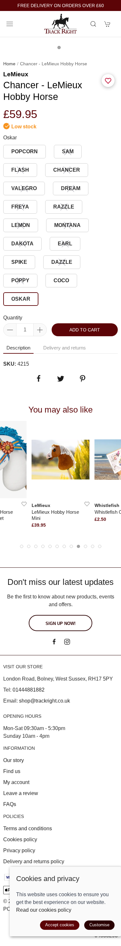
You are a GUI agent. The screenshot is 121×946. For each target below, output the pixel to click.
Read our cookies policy (43, 910)
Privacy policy (19, 850)
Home (9, 63)
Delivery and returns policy (33, 861)
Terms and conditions (27, 828)
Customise (99, 924)
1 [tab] (60, 49)
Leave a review (20, 793)
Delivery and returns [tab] (64, 347)
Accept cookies (59, 924)
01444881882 (29, 690)
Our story (13, 760)
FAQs (9, 804)
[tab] (21, 546)
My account (16, 782)
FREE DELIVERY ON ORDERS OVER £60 (60, 5)
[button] (10, 24)
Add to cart (84, 329)
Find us (11, 771)
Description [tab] (18, 347)
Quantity (12, 317)
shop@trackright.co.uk (44, 701)
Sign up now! (60, 623)
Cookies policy (20, 839)
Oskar (10, 137)
